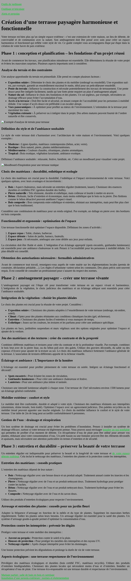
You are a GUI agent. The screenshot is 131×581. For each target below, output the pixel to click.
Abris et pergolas (10, 13)
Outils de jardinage (11, 4)
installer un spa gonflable (116, 429)
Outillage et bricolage (12, 9)
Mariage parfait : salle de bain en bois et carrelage (27, 574)
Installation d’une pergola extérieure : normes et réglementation (35, 578)
